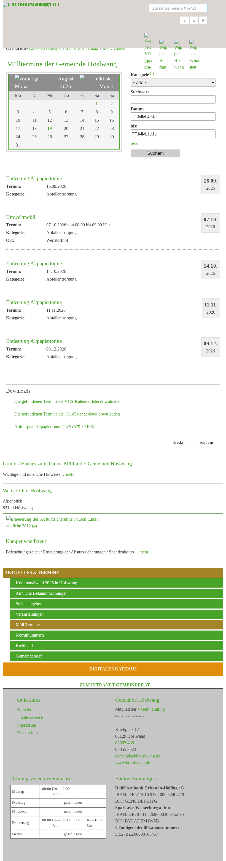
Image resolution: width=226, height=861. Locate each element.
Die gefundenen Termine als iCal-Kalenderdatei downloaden (67, 414)
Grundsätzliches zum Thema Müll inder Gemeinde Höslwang (67, 463)
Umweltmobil (20, 217)
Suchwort (140, 91)
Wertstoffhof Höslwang (27, 490)
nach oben (205, 442)
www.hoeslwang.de (132, 762)
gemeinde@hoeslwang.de (137, 756)
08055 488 (124, 742)
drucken (179, 442)
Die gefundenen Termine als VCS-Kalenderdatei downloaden (68, 401)
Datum (137, 109)
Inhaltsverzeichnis (32, 717)
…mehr (68, 474)
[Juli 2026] (33, 86)
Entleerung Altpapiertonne (34, 178)
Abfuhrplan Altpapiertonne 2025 (54, 426)
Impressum (26, 725)
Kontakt (24, 709)
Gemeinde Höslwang (137, 700)
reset (135, 143)
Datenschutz (28, 732)
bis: (134, 126)
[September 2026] (96, 86)
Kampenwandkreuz (26, 541)
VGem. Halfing (151, 709)
